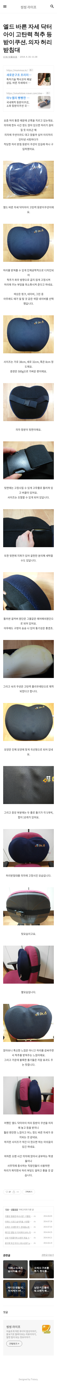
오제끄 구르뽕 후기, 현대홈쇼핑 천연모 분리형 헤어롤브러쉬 (19, 1227)
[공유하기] (14, 1192)
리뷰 (7, 1209)
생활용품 (14, 1209)
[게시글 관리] (18, 1192)
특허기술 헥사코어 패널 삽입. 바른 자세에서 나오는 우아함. (19, 80)
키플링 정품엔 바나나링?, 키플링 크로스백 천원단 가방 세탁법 (19, 1216)
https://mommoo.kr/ (17, 70)
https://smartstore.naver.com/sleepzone (25, 93)
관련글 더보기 (48, 1255)
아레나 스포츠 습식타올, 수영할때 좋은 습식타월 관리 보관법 (19, 1221)
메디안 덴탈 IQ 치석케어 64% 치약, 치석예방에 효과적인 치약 (19, 1232)
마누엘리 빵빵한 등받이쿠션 (17, 98)
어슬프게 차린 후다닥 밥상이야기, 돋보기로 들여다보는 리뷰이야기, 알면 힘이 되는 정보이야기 (21, 1334)
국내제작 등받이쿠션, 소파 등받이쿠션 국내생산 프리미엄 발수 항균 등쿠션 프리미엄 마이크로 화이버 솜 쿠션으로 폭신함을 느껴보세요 (19, 103)
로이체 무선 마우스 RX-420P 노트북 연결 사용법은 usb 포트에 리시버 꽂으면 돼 (19, 1243)
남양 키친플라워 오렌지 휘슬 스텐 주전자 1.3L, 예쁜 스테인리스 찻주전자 (19, 1237)
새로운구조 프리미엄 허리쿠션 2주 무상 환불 (19, 75)
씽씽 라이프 (13, 1327)
